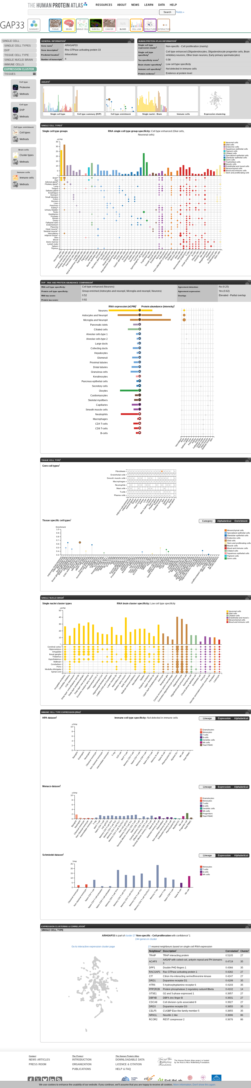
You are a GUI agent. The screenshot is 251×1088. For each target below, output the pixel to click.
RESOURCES (104, 5)
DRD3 (152, 1006)
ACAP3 (153, 961)
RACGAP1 (154, 972)
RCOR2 (153, 1019)
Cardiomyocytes (99, 395)
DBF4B (153, 997)
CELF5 (152, 1010)
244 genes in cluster (146, 939)
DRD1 (152, 980)
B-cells (104, 433)
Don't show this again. (204, 1084)
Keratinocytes (100, 376)
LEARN (148, 5)
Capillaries (102, 405)
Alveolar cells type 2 (97, 339)
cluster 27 (130, 935)
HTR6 (152, 985)
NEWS (135, 5)
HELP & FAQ (123, 1069)
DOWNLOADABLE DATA (130, 1059)
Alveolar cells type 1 (97, 334)
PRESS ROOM (37, 1064)
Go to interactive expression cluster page (93, 946)
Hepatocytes (101, 353)
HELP (173, 5)
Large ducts (101, 343)
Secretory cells (100, 386)
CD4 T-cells (101, 423)
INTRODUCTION (81, 1059)
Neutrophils (101, 414)
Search (167, 12)
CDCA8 (153, 1002)
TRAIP (152, 955)
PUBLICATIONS (81, 1069)
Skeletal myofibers (98, 400)
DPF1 (152, 967)
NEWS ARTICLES (39, 1059)
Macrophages (100, 419)
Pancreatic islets (99, 324)
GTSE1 (153, 993)
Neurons (103, 310)
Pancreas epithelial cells (95, 381)
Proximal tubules (99, 362)
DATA (161, 5)
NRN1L (153, 1015)
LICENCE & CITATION (128, 1064)
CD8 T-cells (101, 428)
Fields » (180, 12)
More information (182, 1084)
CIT (151, 976)
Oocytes (103, 390)
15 (149, 946)
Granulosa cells (99, 372)
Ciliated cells (101, 329)
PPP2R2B (154, 989)
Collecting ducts (99, 348)
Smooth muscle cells (97, 409)
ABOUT (121, 5)
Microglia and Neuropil (95, 320)
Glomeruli (102, 357)
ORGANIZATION (81, 1064)
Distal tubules (100, 367)
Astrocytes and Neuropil (95, 315)
